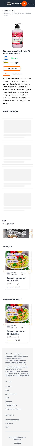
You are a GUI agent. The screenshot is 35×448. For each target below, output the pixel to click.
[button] (30, 4)
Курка (17, 254)
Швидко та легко (12, 261)
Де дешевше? (10, 394)
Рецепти (8, 401)
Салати (10, 254)
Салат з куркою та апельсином (16, 279)
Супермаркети (11, 405)
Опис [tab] (6, 74)
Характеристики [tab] (17, 74)
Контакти (9, 423)
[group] (16, 233)
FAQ (6, 427)
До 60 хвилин (12, 258)
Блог (7, 398)
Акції (7, 390)
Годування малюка (13, 409)
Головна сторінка (12, 420)
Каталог (8, 386)
